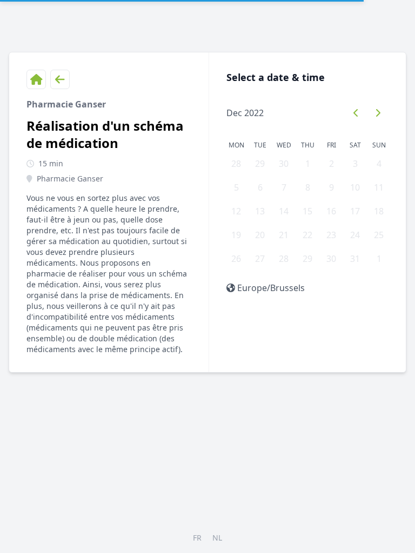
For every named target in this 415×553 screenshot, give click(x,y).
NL (217, 537)
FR (197, 537)
